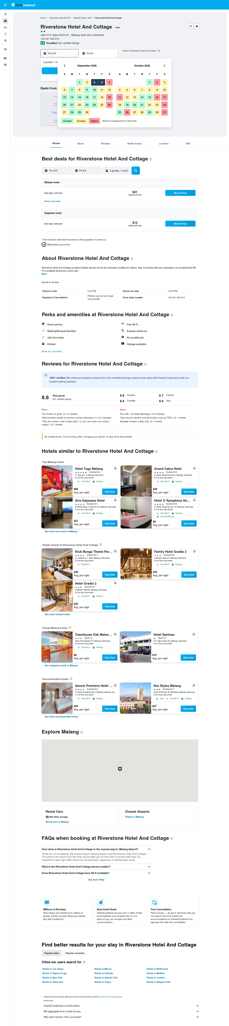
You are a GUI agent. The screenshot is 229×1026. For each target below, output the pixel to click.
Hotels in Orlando (103, 973)
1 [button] (79, 82)
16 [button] (87, 97)
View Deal (110, 491)
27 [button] (64, 112)
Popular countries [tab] (75, 953)
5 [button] (109, 82)
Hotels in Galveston (52, 981)
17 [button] (94, 97)
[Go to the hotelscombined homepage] (23, 4)
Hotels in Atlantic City (106, 977)
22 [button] (79, 104)
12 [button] (109, 90)
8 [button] (79, 90)
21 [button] (72, 104)
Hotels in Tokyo (102, 981)
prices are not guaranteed (111, 996)
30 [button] (87, 112)
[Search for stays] (5, 21)
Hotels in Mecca (102, 968)
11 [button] (101, 90)
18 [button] (101, 97)
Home (43, 17)
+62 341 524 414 (50, 38)
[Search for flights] (5, 14)
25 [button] (101, 104)
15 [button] (79, 97)
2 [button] (87, 82)
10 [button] (94, 90)
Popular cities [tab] (51, 953)
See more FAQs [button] (96, 879)
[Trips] (5, 49)
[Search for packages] (5, 34)
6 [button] (64, 90)
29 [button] (79, 112)
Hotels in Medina (156, 973)
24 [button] (94, 104)
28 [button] (72, 112)
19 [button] (109, 97)
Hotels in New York (52, 977)
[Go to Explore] (5, 40)
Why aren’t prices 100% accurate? (62, 1017)
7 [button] (72, 90)
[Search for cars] (5, 27)
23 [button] (87, 104)
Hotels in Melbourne (157, 968)
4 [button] (102, 82)
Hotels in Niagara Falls (159, 981)
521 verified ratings (68, 43)
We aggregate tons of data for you (62, 1011)
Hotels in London (156, 977)
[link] (61, 531)
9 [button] (87, 90)
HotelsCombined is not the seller (62, 1005)
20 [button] (64, 104)
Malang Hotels (80, 17)
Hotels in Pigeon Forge (54, 973)
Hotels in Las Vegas (52, 968)
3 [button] (94, 82)
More (44, 273)
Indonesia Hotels (56, 17)
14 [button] (72, 97)
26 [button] (109, 104)
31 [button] (164, 112)
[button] (5, 4)
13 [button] (64, 97)
